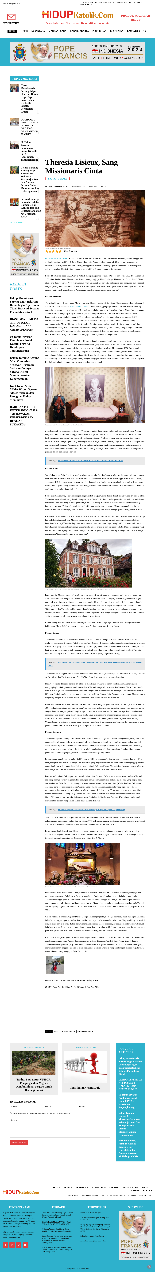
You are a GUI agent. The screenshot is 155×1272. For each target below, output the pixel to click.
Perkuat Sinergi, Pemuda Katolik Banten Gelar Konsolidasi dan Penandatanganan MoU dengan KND (31, 207)
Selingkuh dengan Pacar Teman (92, 1236)
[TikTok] (18, 1245)
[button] (145, 31)
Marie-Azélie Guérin (79, 306)
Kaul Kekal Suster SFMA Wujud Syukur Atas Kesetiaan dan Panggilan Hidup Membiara (23, 392)
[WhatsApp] (137, 186)
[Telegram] (142, 186)
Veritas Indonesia (16, 222)
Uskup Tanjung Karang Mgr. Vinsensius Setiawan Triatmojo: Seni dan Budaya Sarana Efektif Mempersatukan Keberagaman (30, 179)
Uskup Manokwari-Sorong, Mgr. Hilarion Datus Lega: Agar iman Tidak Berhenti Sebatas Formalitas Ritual (29, 98)
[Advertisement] (95, 93)
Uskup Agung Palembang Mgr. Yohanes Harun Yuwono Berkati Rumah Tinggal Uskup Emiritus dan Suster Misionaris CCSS (95, 1228)
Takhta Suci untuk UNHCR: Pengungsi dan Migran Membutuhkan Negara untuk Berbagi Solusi (34, 1085)
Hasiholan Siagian (61, 186)
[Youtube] (25, 1245)
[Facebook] (126, 186)
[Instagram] (12, 1245)
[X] (131, 186)
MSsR (56, 1032)
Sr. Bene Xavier (68, 1032)
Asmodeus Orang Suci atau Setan (93, 1241)
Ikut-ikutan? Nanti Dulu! (85, 1087)
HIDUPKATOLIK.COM (56, 258)
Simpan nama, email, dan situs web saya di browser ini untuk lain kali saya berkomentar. (41, 1113)
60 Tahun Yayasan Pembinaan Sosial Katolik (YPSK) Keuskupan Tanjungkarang (29, 151)
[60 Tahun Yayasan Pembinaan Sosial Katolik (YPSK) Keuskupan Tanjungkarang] (14, 145)
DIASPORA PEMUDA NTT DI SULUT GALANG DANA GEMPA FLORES (30, 127)
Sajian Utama (57, 178)
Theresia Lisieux (85, 1032)
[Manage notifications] (149, 1267)
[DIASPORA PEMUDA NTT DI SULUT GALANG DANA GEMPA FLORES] (14, 122)
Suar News (120, 1163)
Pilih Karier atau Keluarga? (90, 1213)
